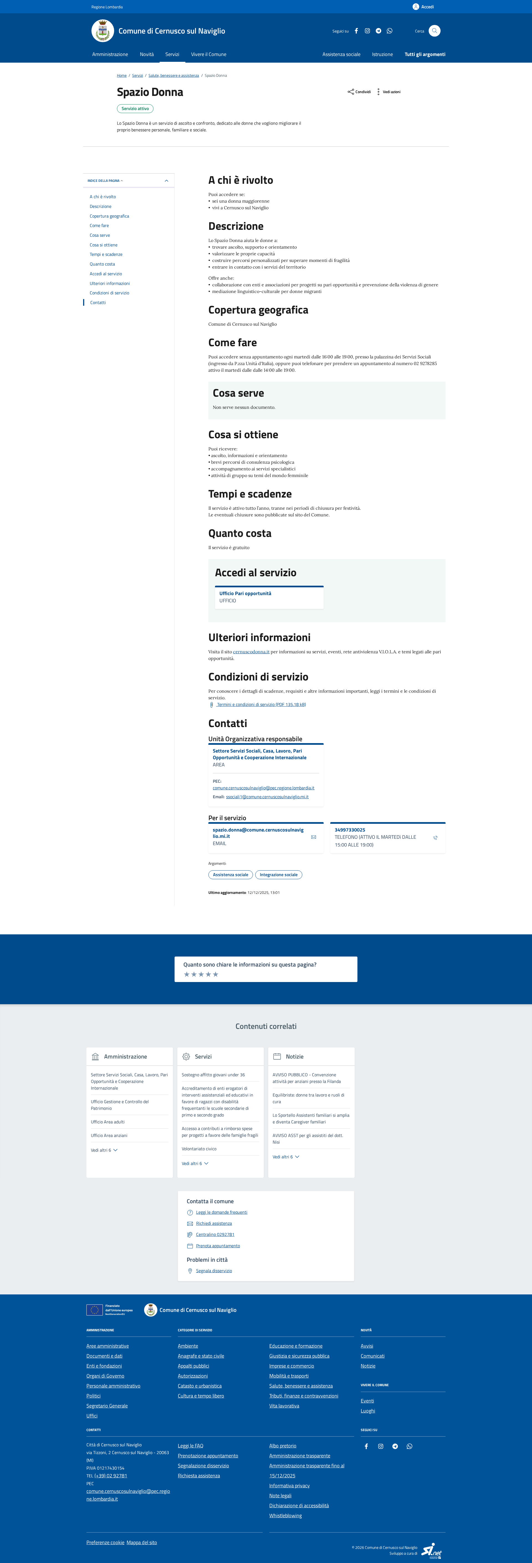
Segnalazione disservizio (203, 1465)
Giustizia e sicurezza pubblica (299, 1356)
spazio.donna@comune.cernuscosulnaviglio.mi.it (258, 833)
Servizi (172, 54)
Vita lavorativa (284, 1405)
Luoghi (368, 1410)
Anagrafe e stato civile (201, 1356)
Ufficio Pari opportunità (245, 593)
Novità (147, 54)
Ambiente (188, 1346)
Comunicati (373, 1356)
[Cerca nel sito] (435, 31)
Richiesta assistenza (199, 1475)
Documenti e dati (104, 1356)
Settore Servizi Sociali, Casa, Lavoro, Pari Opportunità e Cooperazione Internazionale (259, 754)
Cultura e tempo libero (201, 1395)
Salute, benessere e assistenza (301, 1385)
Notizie (368, 1366)
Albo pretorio (282, 1445)
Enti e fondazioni (104, 1366)
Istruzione (382, 54)
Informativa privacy (289, 1485)
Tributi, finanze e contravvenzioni (303, 1395)
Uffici (92, 1415)
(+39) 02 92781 (110, 1475)
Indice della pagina (103, 180)
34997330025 (350, 830)
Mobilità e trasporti (289, 1376)
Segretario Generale (107, 1405)
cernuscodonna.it (251, 651)
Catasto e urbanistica (200, 1385)
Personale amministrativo (113, 1385)
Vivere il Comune (208, 54)
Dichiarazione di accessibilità (299, 1505)
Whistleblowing (285, 1515)
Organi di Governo (105, 1376)
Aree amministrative (107, 1346)
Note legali (280, 1495)
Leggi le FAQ (190, 1445)
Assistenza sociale (341, 54)
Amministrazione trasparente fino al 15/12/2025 (306, 1470)
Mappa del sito (142, 1542)
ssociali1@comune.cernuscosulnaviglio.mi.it (267, 796)
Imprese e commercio (291, 1366)
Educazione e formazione (296, 1346)
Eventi (367, 1400)
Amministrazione (110, 54)
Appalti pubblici (193, 1366)
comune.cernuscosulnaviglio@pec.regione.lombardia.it (263, 787)
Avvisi (367, 1346)
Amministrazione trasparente (299, 1455)
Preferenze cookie (105, 1542)
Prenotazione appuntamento (208, 1455)
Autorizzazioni (193, 1376)
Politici (93, 1395)
